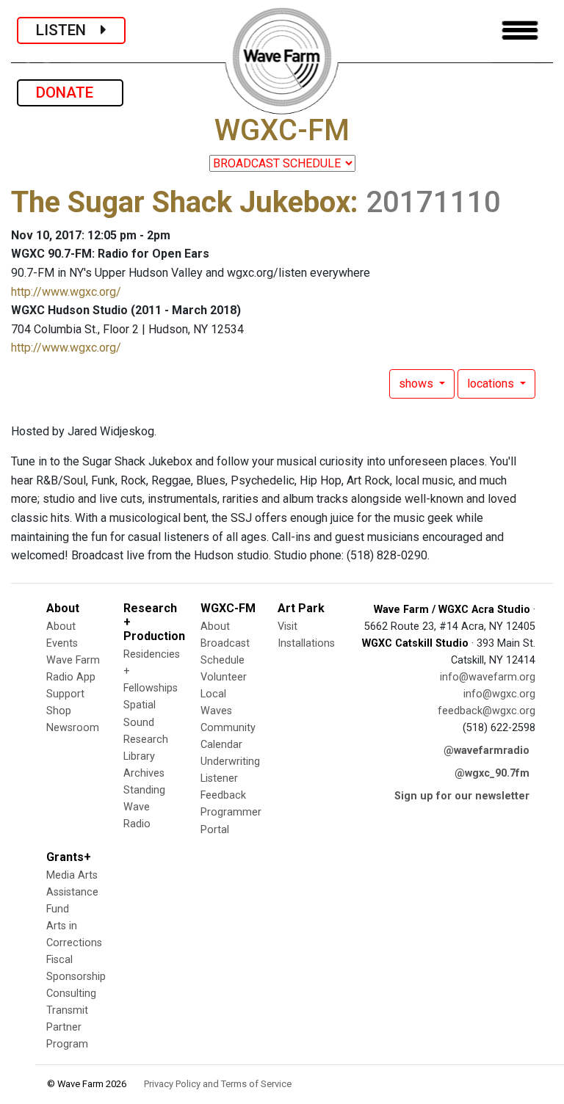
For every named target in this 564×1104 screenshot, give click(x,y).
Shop (58, 711)
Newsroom (72, 728)
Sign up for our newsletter (461, 796)
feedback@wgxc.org (486, 711)
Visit (287, 626)
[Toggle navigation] (520, 30)
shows (417, 384)
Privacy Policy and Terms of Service (218, 1083)
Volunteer (223, 677)
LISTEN (68, 30)
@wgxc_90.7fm (492, 773)
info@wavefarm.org (487, 677)
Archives (143, 773)
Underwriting (230, 761)
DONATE (70, 92)
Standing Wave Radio (144, 807)
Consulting (71, 993)
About (61, 626)
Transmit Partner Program (67, 1027)
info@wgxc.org (499, 694)
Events (62, 643)
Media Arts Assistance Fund (72, 892)
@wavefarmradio (486, 750)
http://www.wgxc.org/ (66, 292)
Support (65, 694)
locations (492, 384)
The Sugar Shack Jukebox (180, 202)
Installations (306, 643)
